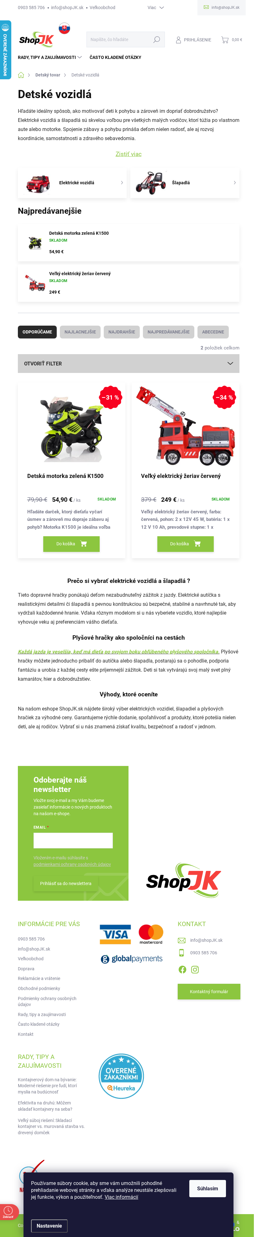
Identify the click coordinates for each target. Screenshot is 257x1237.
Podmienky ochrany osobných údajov (47, 1001)
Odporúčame (37, 331)
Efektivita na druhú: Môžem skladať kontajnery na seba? (45, 1106)
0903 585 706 (31, 7)
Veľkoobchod (102, 7)
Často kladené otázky (39, 1024)
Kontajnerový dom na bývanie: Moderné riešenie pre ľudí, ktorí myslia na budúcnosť (47, 1085)
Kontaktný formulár (209, 991)
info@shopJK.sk (67, 7)
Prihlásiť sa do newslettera (66, 883)
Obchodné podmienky (39, 988)
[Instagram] (195, 968)
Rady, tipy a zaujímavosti (42, 1014)
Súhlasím (207, 1189)
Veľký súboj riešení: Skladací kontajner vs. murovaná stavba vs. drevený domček (51, 1126)
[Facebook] (182, 968)
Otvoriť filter (43, 364)
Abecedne (213, 331)
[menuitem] (50, 57)
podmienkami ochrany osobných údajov (72, 864)
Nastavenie (49, 1226)
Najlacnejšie (80, 331)
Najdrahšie (121, 331)
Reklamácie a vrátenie (39, 978)
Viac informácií (121, 1197)
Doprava (26, 968)
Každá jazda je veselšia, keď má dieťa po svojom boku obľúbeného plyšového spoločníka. (119, 652)
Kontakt (26, 1034)
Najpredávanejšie (169, 331)
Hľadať (156, 39)
